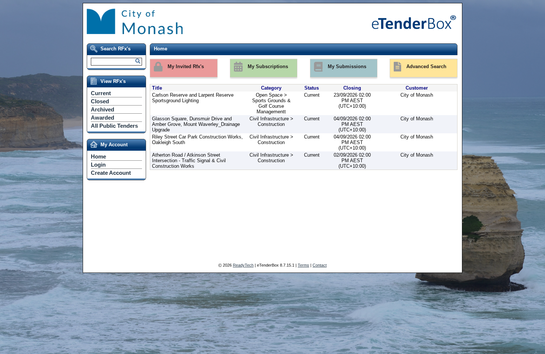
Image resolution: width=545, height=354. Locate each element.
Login (98, 164)
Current (101, 93)
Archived (102, 109)
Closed (100, 101)
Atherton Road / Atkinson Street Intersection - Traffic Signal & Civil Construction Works (189, 160)
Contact (320, 265)
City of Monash (416, 95)
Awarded (102, 117)
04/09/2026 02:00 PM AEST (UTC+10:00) (352, 124)
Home (98, 156)
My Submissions (346, 66)
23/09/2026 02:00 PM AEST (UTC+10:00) (352, 100)
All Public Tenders (114, 126)
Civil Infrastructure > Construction (271, 121)
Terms (303, 265)
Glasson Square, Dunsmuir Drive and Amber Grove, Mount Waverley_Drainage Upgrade (196, 124)
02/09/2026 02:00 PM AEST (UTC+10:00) (352, 160)
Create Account (111, 173)
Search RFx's (115, 48)
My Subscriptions (267, 66)
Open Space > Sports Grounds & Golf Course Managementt (271, 103)
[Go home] (217, 33)
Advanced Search (425, 66)
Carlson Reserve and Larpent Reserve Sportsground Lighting (193, 97)
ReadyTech (243, 265)
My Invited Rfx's (185, 66)
